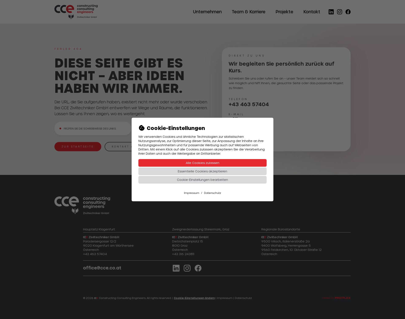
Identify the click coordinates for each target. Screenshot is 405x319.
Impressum (191, 192)
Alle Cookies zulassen (202, 163)
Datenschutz (212, 192)
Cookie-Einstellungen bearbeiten (202, 179)
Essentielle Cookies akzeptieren (202, 171)
